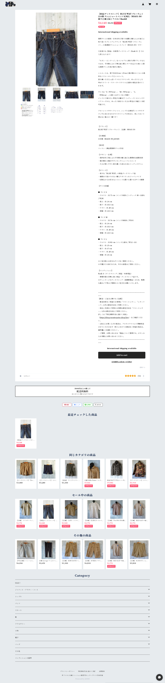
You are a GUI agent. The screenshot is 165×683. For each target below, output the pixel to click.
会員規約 (102, 671)
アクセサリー (20, 624)
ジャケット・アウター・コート (26, 590)
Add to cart (121, 355)
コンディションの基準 (23, 658)
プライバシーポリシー (67, 671)
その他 (17, 651)
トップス (18, 597)
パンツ (17, 603)
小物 (17, 631)
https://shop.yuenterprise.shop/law (114, 318)
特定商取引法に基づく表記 (87, 671)
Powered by (80, 679)
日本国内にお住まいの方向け (122, 362)
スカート (18, 610)
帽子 (17, 638)
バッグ (17, 644)
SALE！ (18, 583)
